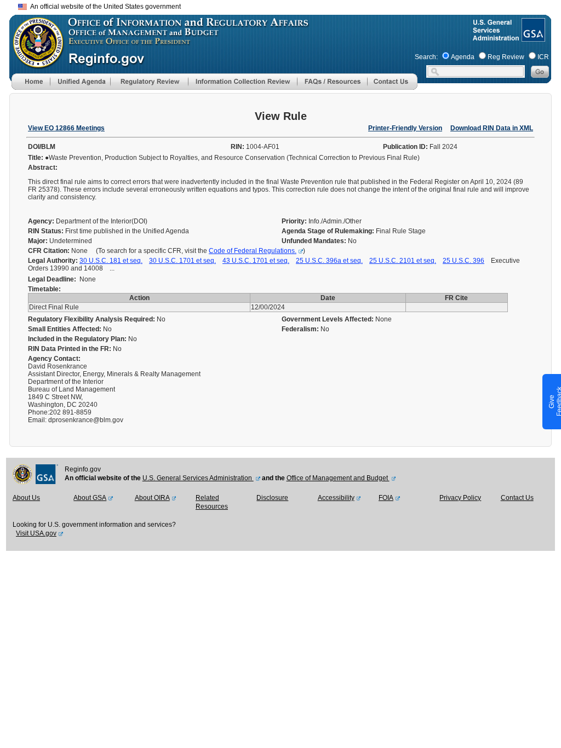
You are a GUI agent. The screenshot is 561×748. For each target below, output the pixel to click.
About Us (26, 498)
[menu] (80, 81)
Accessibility (336, 498)
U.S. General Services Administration (198, 478)
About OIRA (152, 498)
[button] (80, 81)
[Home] (31, 87)
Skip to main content (287, 5)
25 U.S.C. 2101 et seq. (402, 260)
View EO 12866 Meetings (66, 128)
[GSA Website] (532, 37)
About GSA (89, 498)
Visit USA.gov (36, 533)
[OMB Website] (34, 63)
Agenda (462, 57)
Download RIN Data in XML (491, 128)
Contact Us (517, 498)
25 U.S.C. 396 (463, 260)
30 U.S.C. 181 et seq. (110, 260)
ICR (543, 57)
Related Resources (212, 502)
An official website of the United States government (104, 6)
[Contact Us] (392, 87)
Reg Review (506, 57)
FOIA (386, 498)
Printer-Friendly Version (405, 128)
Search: (426, 57)
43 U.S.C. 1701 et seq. (255, 260)
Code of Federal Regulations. (252, 251)
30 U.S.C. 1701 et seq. (182, 260)
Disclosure (272, 498)
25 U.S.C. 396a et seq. (329, 260)
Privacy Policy (460, 498)
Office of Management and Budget (338, 478)
